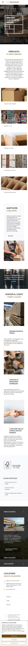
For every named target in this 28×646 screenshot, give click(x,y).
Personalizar (14, 639)
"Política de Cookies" (11, 631)
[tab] (14, 512)
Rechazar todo (14, 643)
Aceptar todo (14, 636)
